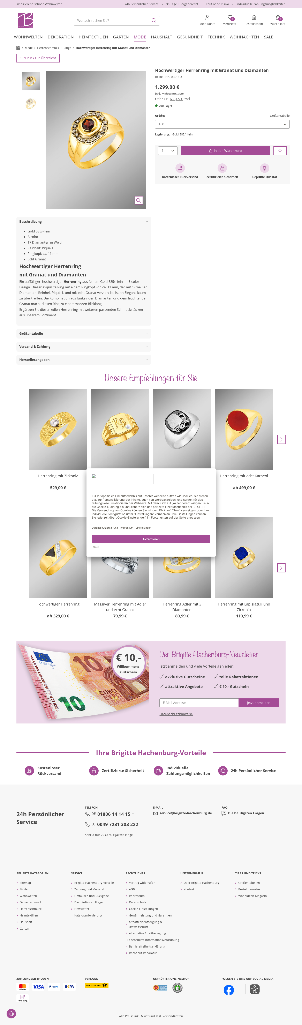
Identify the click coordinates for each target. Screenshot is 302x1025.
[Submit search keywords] (154, 20)
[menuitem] (28, 37)
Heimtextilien (29, 915)
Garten (24, 928)
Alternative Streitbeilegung (147, 933)
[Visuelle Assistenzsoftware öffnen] (252, 989)
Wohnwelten (28, 896)
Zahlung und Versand (89, 889)
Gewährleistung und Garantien (150, 915)
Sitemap (25, 883)
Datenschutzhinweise (176, 714)
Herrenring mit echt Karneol (244, 475)
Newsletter (81, 909)
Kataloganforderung (88, 915)
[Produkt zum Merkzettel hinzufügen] (280, 150)
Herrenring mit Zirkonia (58, 475)
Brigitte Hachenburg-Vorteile (94, 883)
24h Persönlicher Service (142, 4)
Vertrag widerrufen (142, 883)
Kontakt (189, 889)
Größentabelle (280, 116)
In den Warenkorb (228, 150)
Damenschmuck (31, 902)
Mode (24, 889)
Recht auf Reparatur (143, 953)
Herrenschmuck (30, 909)
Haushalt (26, 922)
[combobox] (117, 20)
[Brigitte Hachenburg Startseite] (25, 21)
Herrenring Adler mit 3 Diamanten (182, 607)
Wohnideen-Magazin (252, 896)
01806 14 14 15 (113, 814)
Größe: (160, 116)
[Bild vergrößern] (139, 200)
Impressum (137, 896)
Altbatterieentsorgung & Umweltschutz (145, 924)
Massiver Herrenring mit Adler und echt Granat (120, 607)
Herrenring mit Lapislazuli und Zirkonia (244, 607)
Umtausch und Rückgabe (91, 896)
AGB (132, 889)
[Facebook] (228, 990)
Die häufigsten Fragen (246, 813)
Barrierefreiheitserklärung (147, 946)
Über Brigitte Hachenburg (201, 883)
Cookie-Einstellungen (143, 909)
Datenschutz (137, 902)
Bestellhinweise (249, 889)
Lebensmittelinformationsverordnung (153, 940)
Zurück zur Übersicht (39, 58)
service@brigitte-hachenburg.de (186, 813)
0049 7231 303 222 (117, 824)
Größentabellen (249, 883)
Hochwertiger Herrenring (58, 604)
